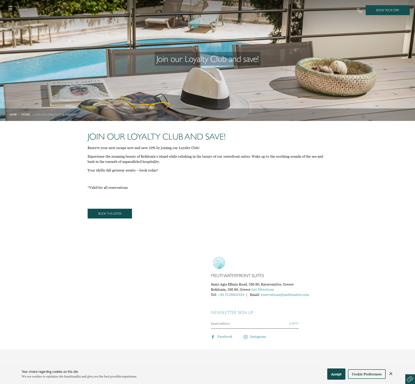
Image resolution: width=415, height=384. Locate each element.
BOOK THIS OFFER (109, 213)
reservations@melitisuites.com (285, 295)
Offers (25, 114)
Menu (21, 8)
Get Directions (262, 289)
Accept (336, 374)
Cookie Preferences (367, 374)
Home (13, 114)
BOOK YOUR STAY (387, 10)
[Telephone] (359, 10)
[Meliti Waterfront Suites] (207, 13)
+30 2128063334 (231, 295)
